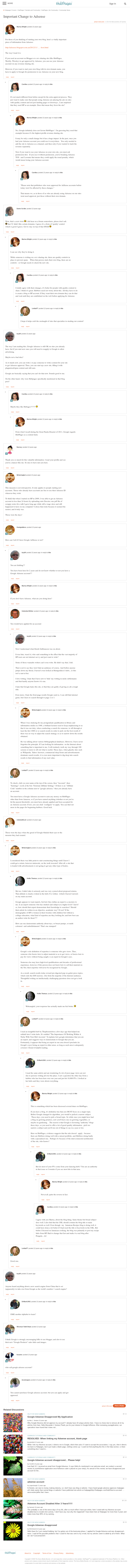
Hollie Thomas (32, 878)
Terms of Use (46, 1553)
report (12, 77)
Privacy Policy (58, 1553)
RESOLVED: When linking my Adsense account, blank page (57, 1438)
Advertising (70, 1553)
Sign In (112, 4)
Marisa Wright (22, 27)
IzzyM (19, 334)
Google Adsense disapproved (42, 1525)
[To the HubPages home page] (10, 1553)
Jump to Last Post (99, 21)
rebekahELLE (21, 820)
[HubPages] (64, 4)
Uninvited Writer (27, 611)
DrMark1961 (41, 1060)
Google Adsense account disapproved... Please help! (53, 1460)
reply (7, 77)
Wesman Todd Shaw (24, 1327)
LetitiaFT (35, 308)
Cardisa (24, 84)
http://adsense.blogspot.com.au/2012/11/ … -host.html (26, 47)
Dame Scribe (21, 209)
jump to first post (107, 1406)
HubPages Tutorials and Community (41, 1435)
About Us (28, 1553)
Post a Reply (119, 1406)
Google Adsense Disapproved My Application (50, 1417)
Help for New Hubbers (36, 1414)
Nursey (19, 447)
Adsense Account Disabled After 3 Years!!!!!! (49, 1503)
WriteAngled (21, 475)
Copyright (36, 1553)
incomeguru (26, 1380)
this (51, 84)
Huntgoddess (21, 527)
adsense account (35, 1482)
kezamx (19, 1355)
